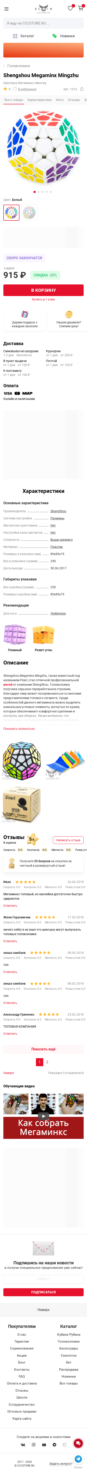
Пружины (57, 518)
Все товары (69, 1383)
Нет (53, 525)
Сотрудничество (22, 1405)
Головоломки (18, 66)
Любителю (58, 613)
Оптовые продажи (21, 1411)
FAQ (22, 1376)
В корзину (43, 290)
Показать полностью (19, 728)
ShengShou (58, 511)
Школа (22, 1397)
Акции (22, 1356)
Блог (21, 1362)
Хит (68, 1362)
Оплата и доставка (22, 1383)
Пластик (56, 547)
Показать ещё (43, 1049)
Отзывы (21, 1391)
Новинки (67, 36)
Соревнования (21, 1348)
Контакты (22, 1370)
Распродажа (68, 1370)
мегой (7, 684)
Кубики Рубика (68, 1335)
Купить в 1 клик (43, 299)
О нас (21, 1335)
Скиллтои (69, 1356)
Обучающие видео (19, 1086)
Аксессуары (68, 1348)
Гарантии (22, 1341)
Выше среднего (61, 539)
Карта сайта (21, 1419)
